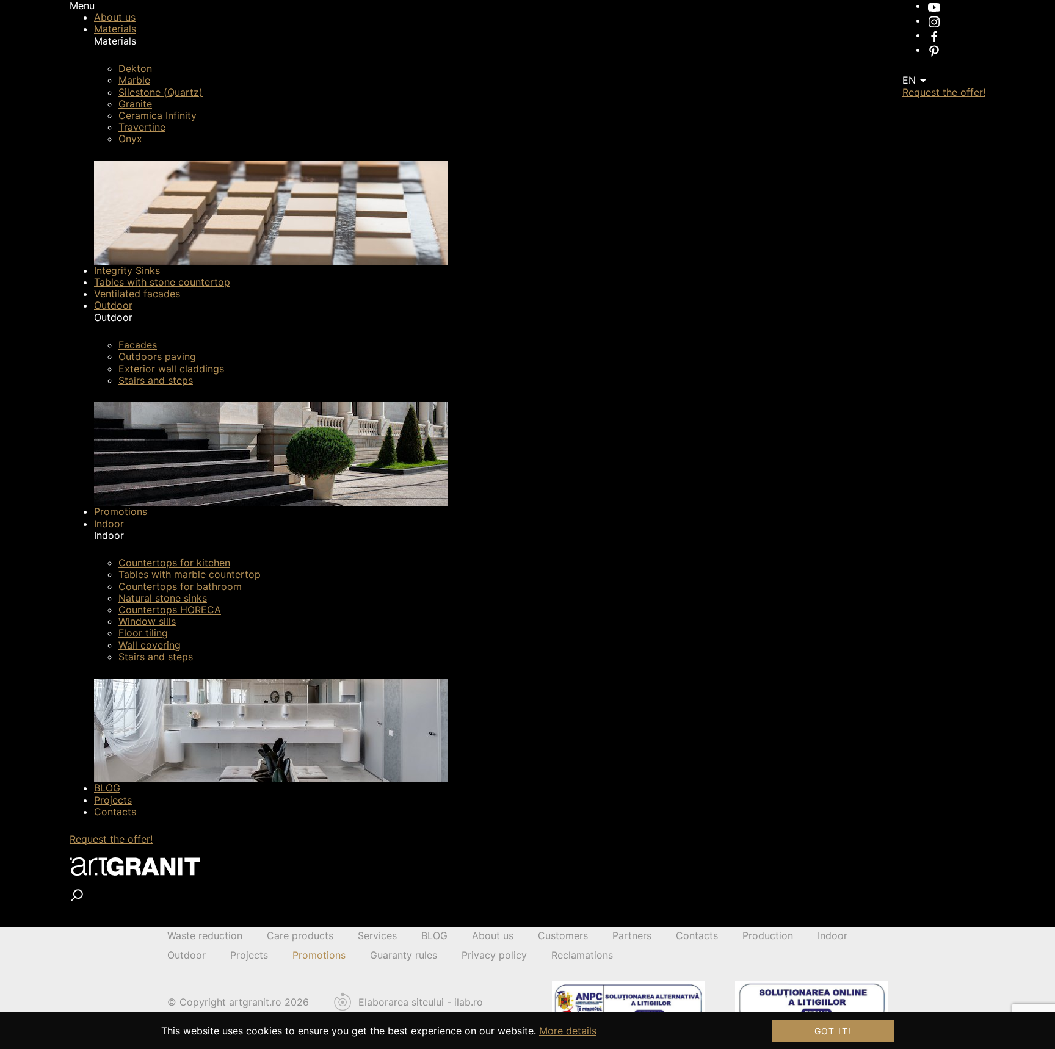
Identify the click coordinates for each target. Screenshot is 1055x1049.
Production (767, 935)
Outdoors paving (157, 356)
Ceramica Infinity (157, 115)
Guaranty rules (403, 955)
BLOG (107, 788)
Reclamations (582, 955)
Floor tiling (143, 633)
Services (377, 935)
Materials (115, 29)
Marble (134, 80)
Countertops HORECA (169, 610)
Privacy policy (494, 955)
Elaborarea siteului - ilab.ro (420, 1002)
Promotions (120, 511)
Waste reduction (204, 935)
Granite (135, 104)
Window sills (147, 621)
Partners (631, 935)
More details (567, 1031)
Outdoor (113, 305)
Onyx (130, 138)
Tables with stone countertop (162, 282)
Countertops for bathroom (180, 586)
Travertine (141, 127)
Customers (563, 935)
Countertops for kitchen (174, 563)
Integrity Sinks (127, 270)
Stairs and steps (155, 380)
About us (115, 17)
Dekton (135, 68)
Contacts (115, 812)
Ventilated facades (137, 293)
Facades (137, 345)
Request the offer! (111, 839)
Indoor (109, 523)
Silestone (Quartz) (160, 92)
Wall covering (149, 645)
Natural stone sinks (162, 598)
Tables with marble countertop (189, 574)
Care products (300, 935)
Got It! (833, 1031)
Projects (113, 800)
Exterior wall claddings (171, 368)
